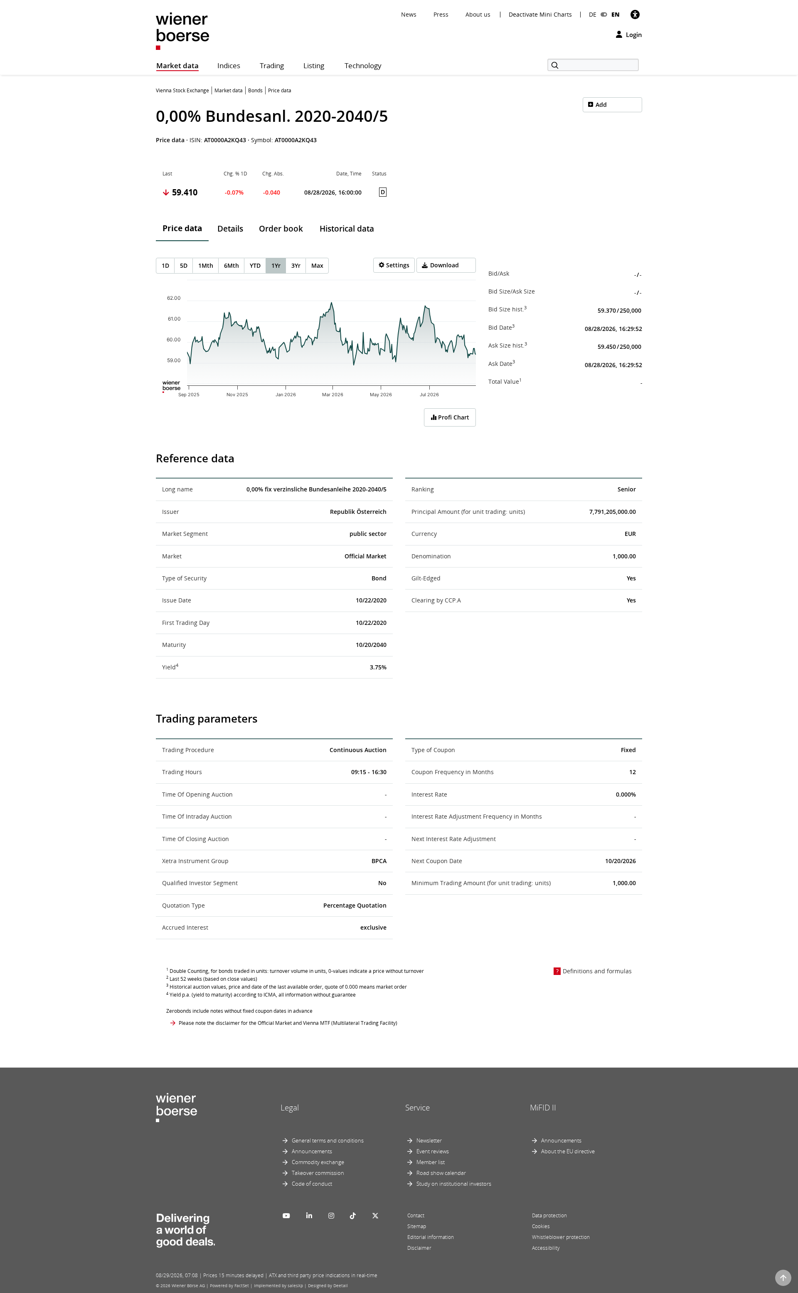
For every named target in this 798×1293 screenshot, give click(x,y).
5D (183, 265)
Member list (430, 1162)
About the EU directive (568, 1151)
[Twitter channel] (375, 1215)
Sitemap (416, 1226)
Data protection (549, 1215)
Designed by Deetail (328, 1285)
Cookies (541, 1226)
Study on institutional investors (453, 1183)
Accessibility (546, 1247)
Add (601, 105)
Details (230, 228)
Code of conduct (312, 1183)
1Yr (276, 265)
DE (592, 14)
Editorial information (430, 1237)
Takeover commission (318, 1173)
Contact (415, 1215)
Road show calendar (441, 1173)
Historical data (347, 228)
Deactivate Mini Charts (540, 14)
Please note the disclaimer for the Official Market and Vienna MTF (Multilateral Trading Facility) (288, 1023)
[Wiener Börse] (182, 31)
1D (165, 265)
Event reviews (432, 1151)
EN (615, 14)
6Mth (231, 265)
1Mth (205, 265)
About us (478, 14)
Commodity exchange (318, 1162)
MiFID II (543, 1107)
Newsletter (429, 1140)
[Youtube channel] (286, 1215)
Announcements (312, 1151)
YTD (255, 265)
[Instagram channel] (331, 1215)
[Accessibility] (635, 14)
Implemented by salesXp (278, 1285)
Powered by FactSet (229, 1285)
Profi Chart (452, 417)
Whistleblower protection (561, 1237)
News (408, 14)
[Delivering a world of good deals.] (185, 1228)
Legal (290, 1107)
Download (444, 265)
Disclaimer (419, 1247)
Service (417, 1107)
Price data (182, 228)
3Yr (295, 265)
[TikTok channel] (353, 1215)
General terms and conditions (328, 1140)
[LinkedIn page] (309, 1215)
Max (317, 265)
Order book (281, 228)
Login (633, 34)
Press (440, 14)
